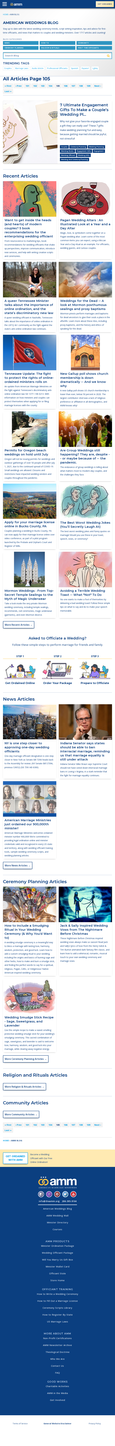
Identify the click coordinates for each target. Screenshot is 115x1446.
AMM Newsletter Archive (57, 1345)
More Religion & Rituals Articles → (24, 1086)
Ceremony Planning (14, 48)
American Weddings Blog (57, 1208)
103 (42, 85)
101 (27, 85)
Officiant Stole (57, 1273)
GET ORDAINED (105, 4)
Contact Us (57, 1365)
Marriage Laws (21, 68)
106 (65, 85)
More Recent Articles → (18, 624)
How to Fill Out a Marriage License (57, 1300)
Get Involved (57, 1399)
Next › (97, 85)
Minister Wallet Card (57, 1266)
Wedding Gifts (84, 155)
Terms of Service (20, 1423)
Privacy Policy (95, 1423)
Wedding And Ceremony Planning (74, 159)
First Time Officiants (88, 48)
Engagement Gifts (84, 151)
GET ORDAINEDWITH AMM (15, 1158)
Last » (8, 91)
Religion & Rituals (50, 48)
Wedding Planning (96, 147)
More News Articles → (18, 865)
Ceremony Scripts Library (57, 1307)
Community (83, 43)
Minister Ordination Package (57, 1245)
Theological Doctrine (58, 1351)
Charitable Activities (57, 1386)
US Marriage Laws (57, 1321)
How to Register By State (57, 1314)
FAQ (57, 1372)
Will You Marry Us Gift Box (57, 1259)
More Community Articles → (21, 1114)
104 (50, 85)
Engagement (99, 151)
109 (88, 85)
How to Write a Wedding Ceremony (57, 1293)
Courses (57, 1229)
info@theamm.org (49, 1201)
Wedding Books (67, 151)
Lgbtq (95, 68)
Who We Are (57, 1358)
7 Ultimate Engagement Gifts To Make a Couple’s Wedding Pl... (84, 110)
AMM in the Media (57, 1393)
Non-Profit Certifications (57, 1338)
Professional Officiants (57, 68)
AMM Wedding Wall (57, 1215)
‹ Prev (18, 85)
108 (81, 85)
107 (73, 85)
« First (8, 85)
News (7, 43)
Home (5, 14)
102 (35, 85)
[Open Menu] (5, 4)
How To (45, 43)
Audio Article (37, 68)
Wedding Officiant (68, 155)
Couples (8, 68)
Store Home (57, 1280)
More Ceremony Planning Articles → (26, 1059)
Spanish (74, 68)
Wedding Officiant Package (57, 1252)
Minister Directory (57, 1222)
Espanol (85, 68)
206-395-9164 (69, 1201)
